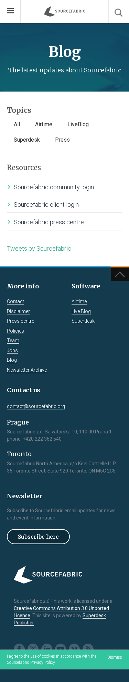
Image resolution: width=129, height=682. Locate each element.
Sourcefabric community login (54, 187)
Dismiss (114, 657)
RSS (88, 649)
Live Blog (81, 311)
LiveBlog (78, 124)
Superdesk (27, 139)
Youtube (60, 649)
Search (118, 11)
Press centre (20, 321)
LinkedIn (46, 649)
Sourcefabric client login (46, 204)
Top (120, 274)
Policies (15, 331)
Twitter (33, 649)
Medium (74, 649)
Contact (15, 301)
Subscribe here (38, 536)
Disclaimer (18, 311)
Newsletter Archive (27, 370)
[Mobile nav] (10, 11)
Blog (12, 360)
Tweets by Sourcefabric (39, 248)
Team (13, 340)
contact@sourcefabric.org (36, 406)
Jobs (12, 350)
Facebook (19, 649)
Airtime (43, 124)
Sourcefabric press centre (49, 222)
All (17, 124)
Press (62, 139)
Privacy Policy (42, 662)
